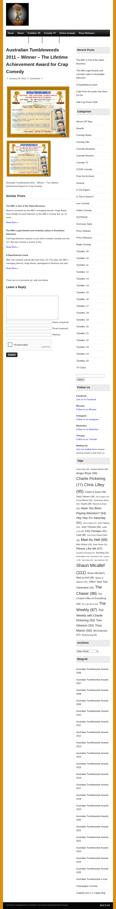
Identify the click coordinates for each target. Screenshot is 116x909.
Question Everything (85, 553)
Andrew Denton (99, 469)
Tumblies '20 (82, 326)
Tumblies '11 (82, 265)
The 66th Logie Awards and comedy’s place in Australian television (90, 74)
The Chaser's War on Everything (91, 599)
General (80, 183)
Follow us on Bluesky (86, 409)
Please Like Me (89, 548)
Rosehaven (96, 556)
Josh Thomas (91, 527)
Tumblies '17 (82, 306)
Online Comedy (67, 33)
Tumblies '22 (82, 340)
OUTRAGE (82, 217)
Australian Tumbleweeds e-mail (91, 879)
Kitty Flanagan (96, 531)
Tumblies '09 (82, 251)
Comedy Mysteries (17, 40)
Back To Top (105, 905)
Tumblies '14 (82, 285)
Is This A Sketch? (84, 196)
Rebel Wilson (82, 556)
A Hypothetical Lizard (86, 84)
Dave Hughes (102, 497)
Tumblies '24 (82, 354)
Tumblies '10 (82, 258)
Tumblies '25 (82, 360)
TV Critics (35, 40)
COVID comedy (84, 169)
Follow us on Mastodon (87, 429)
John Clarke (90, 523)
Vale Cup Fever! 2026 (87, 102)
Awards (80, 128)
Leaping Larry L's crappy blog (90, 893)
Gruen (86, 504)
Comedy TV (50, 33)
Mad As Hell (94, 540)
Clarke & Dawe (95, 492)
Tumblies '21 (82, 333)
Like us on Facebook (86, 399)
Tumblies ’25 (33, 33)
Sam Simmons (101, 560)
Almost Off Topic (84, 121)
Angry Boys (86, 473)
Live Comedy (82, 203)
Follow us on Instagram (87, 419)
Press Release (83, 231)
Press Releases (87, 33)
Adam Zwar (82, 469)
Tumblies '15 (82, 292)
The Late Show (90, 604)
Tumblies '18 (82, 312)
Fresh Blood (84, 500)
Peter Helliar (100, 544)
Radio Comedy (83, 244)
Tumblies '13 (82, 278)
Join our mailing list (85, 449)
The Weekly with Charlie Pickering (89, 615)
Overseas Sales (84, 224)
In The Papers (83, 190)
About (20, 33)
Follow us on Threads (86, 439)
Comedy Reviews (85, 155)
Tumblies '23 (82, 347)
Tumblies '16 (82, 299)
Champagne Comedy (86, 886)
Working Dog (89, 635)
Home (11, 33)
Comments (35, 78)
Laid (81, 535)
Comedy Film (51, 40)
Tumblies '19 (82, 319)
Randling (102, 552)
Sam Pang (87, 560)
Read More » (12, 222)
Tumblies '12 (82, 272)
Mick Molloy (84, 544)
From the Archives (85, 176)
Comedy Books (84, 135)
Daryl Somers (85, 496)
